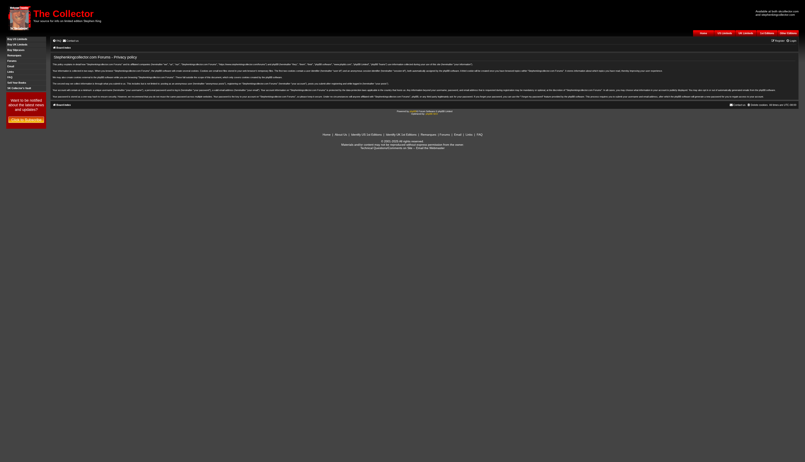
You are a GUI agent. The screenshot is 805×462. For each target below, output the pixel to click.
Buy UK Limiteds (17, 44)
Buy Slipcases (16, 50)
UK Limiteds (746, 33)
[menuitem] (57, 41)
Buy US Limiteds (17, 39)
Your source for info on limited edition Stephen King (67, 21)
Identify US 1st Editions (366, 134)
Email (10, 66)
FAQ (9, 77)
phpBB (413, 111)
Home (703, 33)
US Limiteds (725, 33)
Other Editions (788, 33)
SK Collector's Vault (19, 88)
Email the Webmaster (430, 148)
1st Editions (767, 33)
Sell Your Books (16, 82)
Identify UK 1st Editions (401, 134)
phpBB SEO (432, 114)
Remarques (14, 55)
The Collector (63, 13)
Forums (12, 61)
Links (10, 71)
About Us (341, 134)
